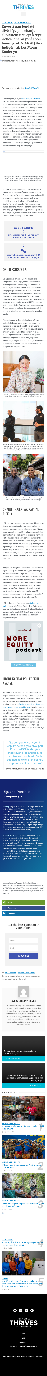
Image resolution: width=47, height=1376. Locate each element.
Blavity (6, 807)
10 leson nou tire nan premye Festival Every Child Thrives (21, 1166)
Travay (5, 1278)
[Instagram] (20, 1310)
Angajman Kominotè (11, 1123)
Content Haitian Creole (33, 976)
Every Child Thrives (23, 1001)
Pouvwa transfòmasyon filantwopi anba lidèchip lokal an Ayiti (23, 1127)
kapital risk (22, 979)
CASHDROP (8, 835)
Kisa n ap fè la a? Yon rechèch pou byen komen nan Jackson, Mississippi (22, 1243)
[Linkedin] (32, 1310)
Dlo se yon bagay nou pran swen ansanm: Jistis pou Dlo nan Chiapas (23, 1205)
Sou (23, 1334)
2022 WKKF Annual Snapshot (15, 976)
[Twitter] (15, 1310)
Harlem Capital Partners (30, 99)
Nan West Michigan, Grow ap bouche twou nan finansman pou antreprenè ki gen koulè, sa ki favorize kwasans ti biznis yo (22, 1283)
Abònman (23, 1342)
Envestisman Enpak (22, 22)
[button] (23, 14)
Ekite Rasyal (7, 22)
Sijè (23, 1338)
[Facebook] (26, 1310)
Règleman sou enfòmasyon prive (23, 1346)
